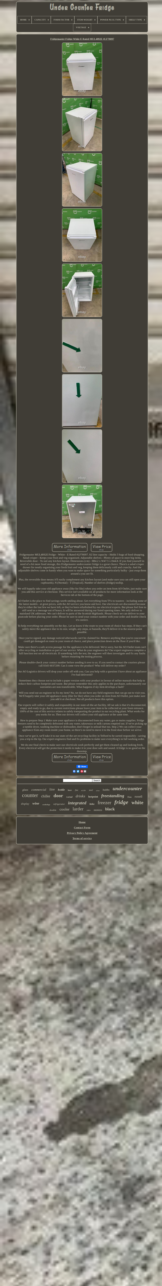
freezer (104, 802)
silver (98, 790)
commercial (38, 789)
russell (138, 796)
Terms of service (82, 838)
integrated (77, 803)
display (25, 803)
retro (88, 810)
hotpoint (93, 796)
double (53, 810)
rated (69, 797)
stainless (98, 810)
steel (91, 790)
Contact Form (82, 827)
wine (35, 803)
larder (78, 808)
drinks (80, 796)
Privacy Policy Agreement (82, 833)
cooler (64, 809)
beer (70, 790)
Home (82, 822)
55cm (129, 797)
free (76, 790)
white (137, 802)
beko (92, 804)
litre (52, 789)
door (58, 795)
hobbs (106, 789)
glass (25, 789)
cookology (46, 804)
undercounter (127, 788)
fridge (121, 802)
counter (30, 795)
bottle (61, 789)
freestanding (112, 795)
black (110, 809)
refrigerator (59, 804)
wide (83, 790)
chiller (45, 796)
